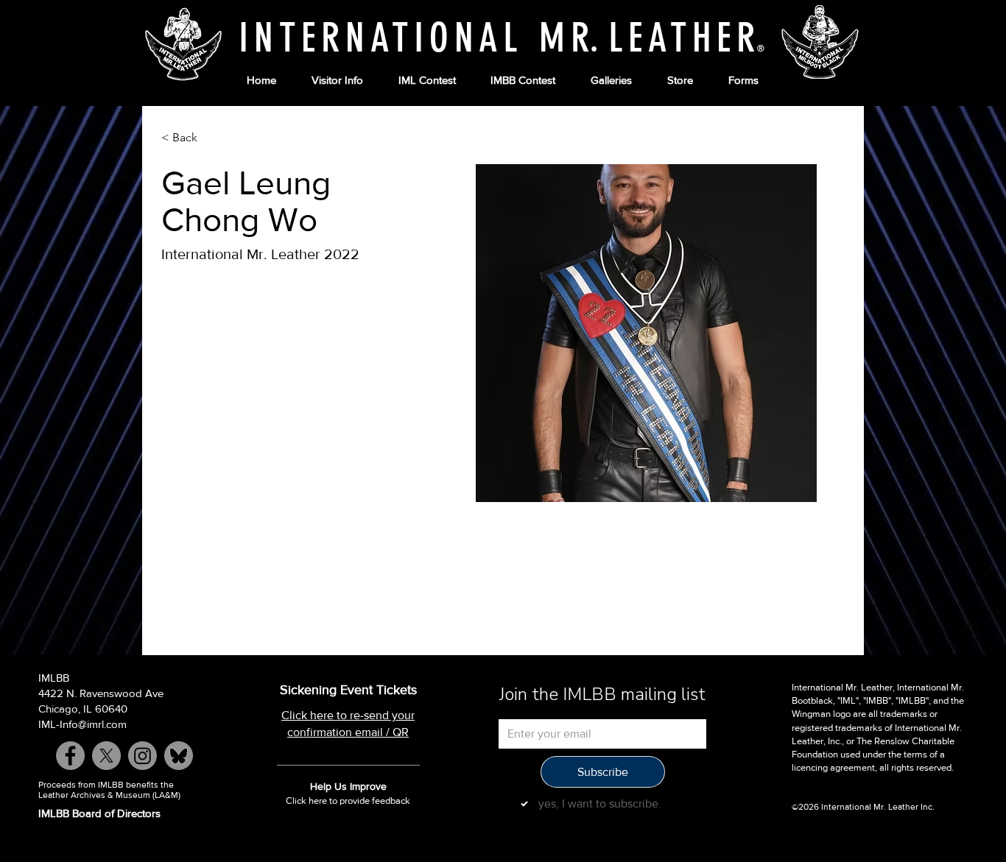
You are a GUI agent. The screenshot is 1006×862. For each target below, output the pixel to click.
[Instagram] (142, 755)
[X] (106, 755)
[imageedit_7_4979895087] (178, 755)
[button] (337, 80)
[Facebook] (70, 755)
